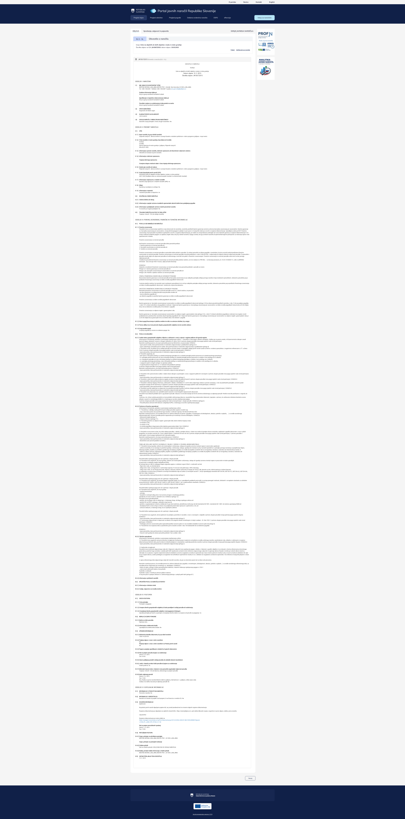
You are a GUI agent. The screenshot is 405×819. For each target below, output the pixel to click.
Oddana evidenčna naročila (197, 18)
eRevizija (227, 18)
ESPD (216, 18)
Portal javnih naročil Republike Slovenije (187, 11)
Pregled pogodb (175, 18)
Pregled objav (139, 18)
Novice (245, 2)
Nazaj (250, 778)
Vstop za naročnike (264, 18)
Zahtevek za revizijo (243, 50)
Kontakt (259, 2)
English (272, 2)
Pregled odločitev (156, 18)
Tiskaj (233, 50)
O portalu (232, 2)
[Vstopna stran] (153, 11)
